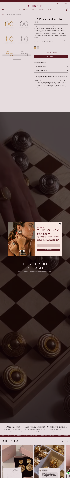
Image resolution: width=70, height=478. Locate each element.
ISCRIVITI (48, 250)
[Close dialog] (60, 224)
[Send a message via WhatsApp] (67, 473)
